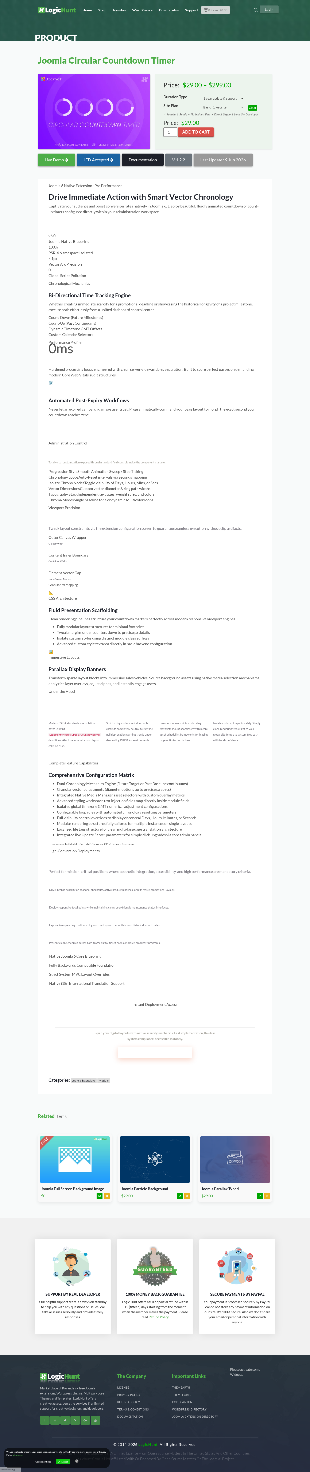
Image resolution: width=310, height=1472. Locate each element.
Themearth (181, 1387)
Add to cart (196, 131)
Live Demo (55, 159)
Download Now (75, 1157)
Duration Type (175, 96)
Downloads (168, 10)
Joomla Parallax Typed (220, 1188)
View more (18, 1455)
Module (104, 1080)
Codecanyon (182, 1402)
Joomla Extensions (83, 1080)
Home (87, 10)
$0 (43, 1196)
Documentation (143, 159)
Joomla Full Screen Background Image (72, 1188)
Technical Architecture (120, 225)
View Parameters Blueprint (71, 225)
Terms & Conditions (133, 1409)
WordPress (141, 10)
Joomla (118, 10)
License (123, 1387)
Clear (252, 108)
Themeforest (182, 1395)
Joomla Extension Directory (195, 1416)
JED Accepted (97, 159)
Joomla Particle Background (144, 1188)
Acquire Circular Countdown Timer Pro (155, 1052)
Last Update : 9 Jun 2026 (223, 159)
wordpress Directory (189, 1409)
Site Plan (170, 105)
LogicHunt (148, 1444)
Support (191, 10)
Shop (102, 10)
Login (269, 9)
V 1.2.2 (178, 159)
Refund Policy (159, 1317)
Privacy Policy (128, 1395)
